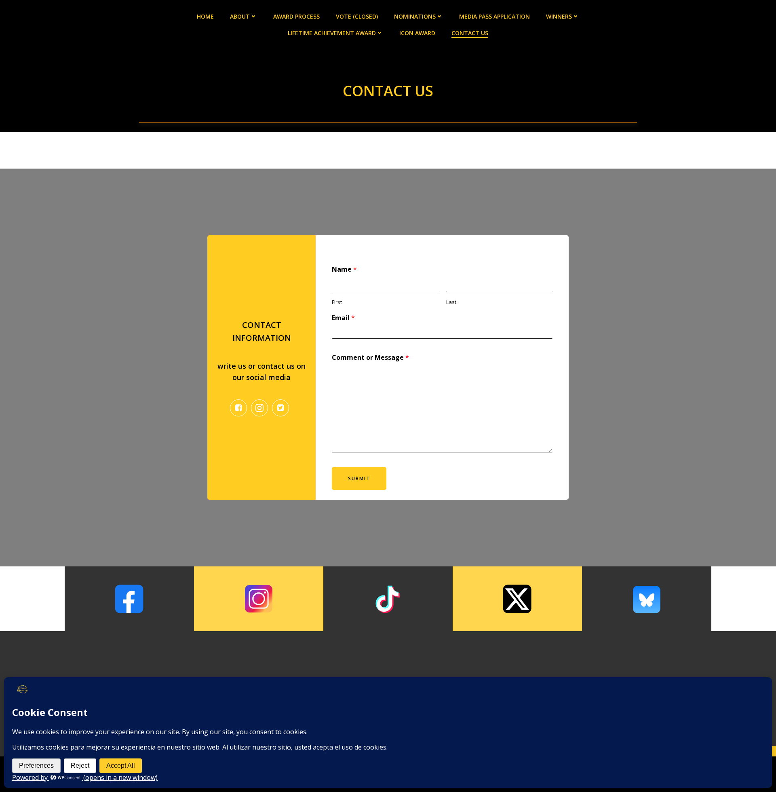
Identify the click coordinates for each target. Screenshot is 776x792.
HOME (205, 16)
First (337, 302)
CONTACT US (469, 33)
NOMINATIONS (415, 16)
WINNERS (559, 16)
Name (344, 269)
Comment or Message (370, 357)
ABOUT (240, 16)
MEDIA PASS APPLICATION (494, 16)
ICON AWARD (417, 33)
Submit (359, 478)
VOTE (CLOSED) (357, 16)
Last (451, 302)
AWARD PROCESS (296, 16)
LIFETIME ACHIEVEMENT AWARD (332, 33)
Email (343, 318)
